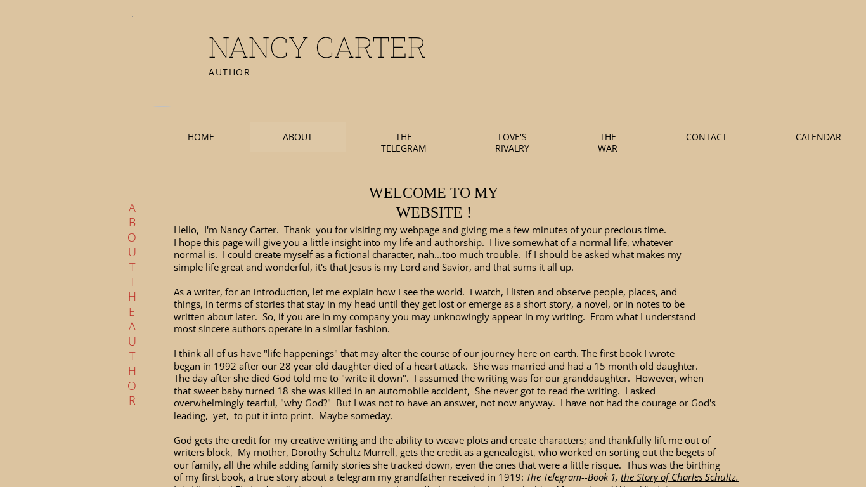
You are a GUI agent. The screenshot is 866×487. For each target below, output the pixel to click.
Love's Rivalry (512, 142)
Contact (706, 137)
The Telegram (404, 142)
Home (201, 137)
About (298, 137)
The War (607, 142)
